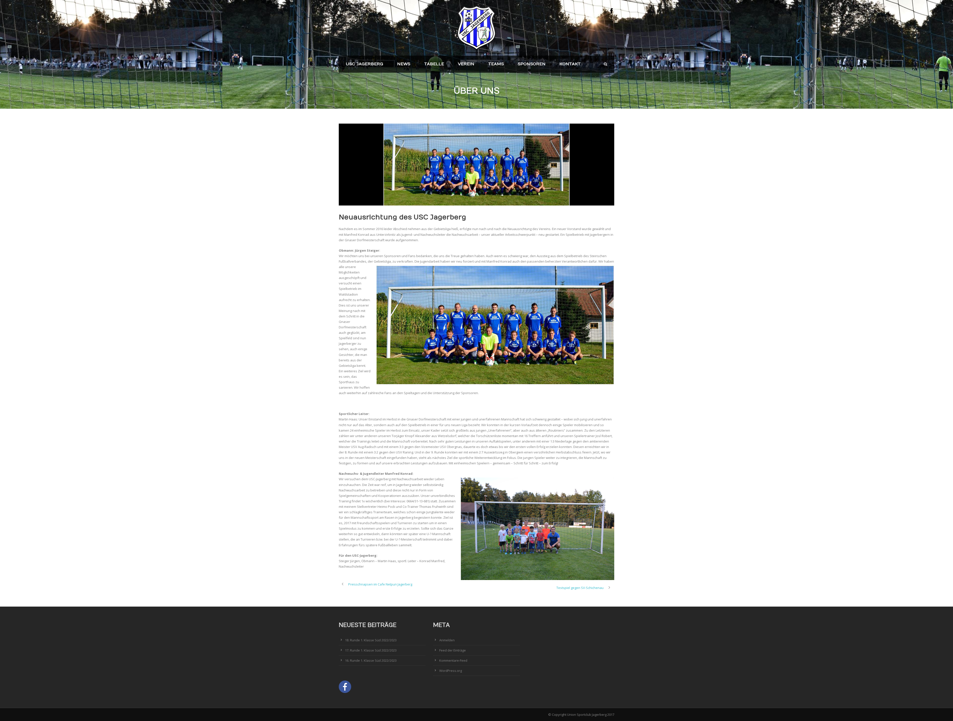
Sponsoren (531, 64)
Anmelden (447, 640)
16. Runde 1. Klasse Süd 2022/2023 (371, 660)
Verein (466, 64)
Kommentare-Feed (453, 660)
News (403, 64)
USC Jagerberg (364, 64)
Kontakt (570, 64)
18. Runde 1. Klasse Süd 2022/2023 (371, 640)
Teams (496, 64)
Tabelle (434, 64)
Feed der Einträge (452, 650)
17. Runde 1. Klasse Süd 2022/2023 (371, 650)
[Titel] (476, 165)
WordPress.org (450, 670)
